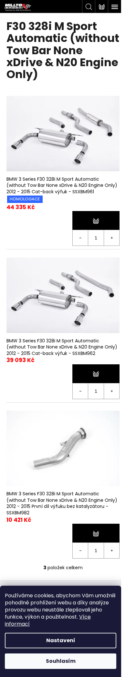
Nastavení (60, 640)
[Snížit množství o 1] (80, 238)
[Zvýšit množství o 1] (111, 238)
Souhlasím (61, 661)
